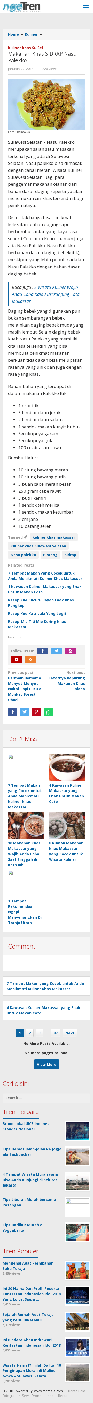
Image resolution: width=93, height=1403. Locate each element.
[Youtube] (18, 659)
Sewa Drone (31, 1395)
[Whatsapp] (48, 712)
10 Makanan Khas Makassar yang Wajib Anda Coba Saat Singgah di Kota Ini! (24, 854)
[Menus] (85, 6)
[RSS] (32, 659)
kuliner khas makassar (54, 537)
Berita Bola (76, 1391)
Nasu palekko (23, 554)
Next (69, 1032)
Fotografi (10, 1395)
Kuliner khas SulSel (25, 47)
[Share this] (12, 712)
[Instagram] (72, 650)
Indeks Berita (57, 1395)
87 (55, 1032)
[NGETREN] (22, 6)
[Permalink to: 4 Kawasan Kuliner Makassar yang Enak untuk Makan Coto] (67, 767)
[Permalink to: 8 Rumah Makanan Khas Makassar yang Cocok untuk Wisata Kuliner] (67, 825)
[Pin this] (36, 712)
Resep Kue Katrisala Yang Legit (37, 613)
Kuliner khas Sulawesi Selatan (38, 546)
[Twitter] (58, 650)
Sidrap (70, 554)
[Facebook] (44, 650)
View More (46, 1064)
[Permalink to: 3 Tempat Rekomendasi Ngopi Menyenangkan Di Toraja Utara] (26, 883)
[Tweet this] (24, 712)
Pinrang (50, 554)
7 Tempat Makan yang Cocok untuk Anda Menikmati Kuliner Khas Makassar (25, 796)
